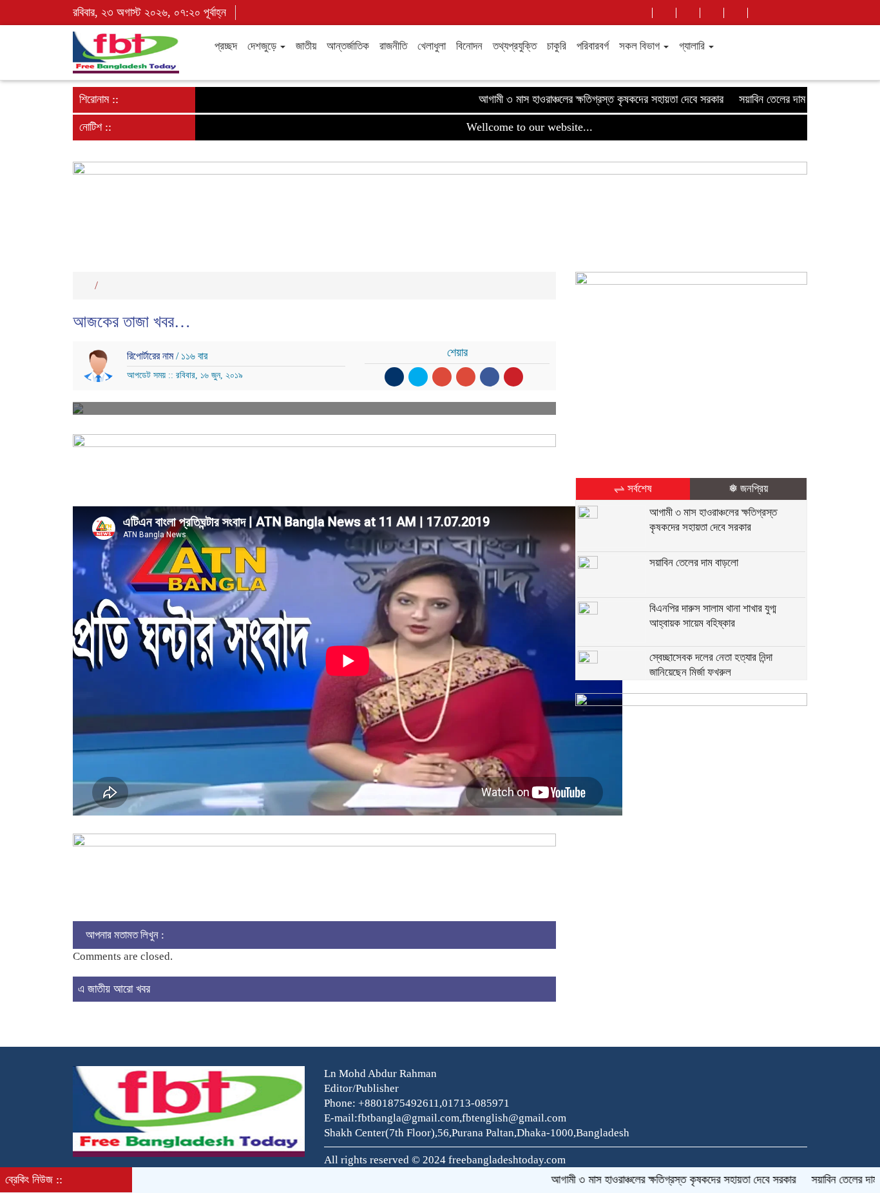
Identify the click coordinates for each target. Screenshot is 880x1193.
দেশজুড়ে (263, 46)
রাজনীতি (393, 46)
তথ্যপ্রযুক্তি (515, 46)
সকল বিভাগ (640, 46)
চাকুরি (556, 46)
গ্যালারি (693, 46)
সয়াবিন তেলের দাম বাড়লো (760, 99)
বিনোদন (469, 46)
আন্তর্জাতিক (348, 46)
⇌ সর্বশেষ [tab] (633, 488)
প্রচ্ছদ (224, 46)
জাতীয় (306, 46)
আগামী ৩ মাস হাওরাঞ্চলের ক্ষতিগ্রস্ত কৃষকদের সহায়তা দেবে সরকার (575, 99)
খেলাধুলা (431, 46)
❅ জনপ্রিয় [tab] (748, 488)
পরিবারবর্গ (593, 46)
